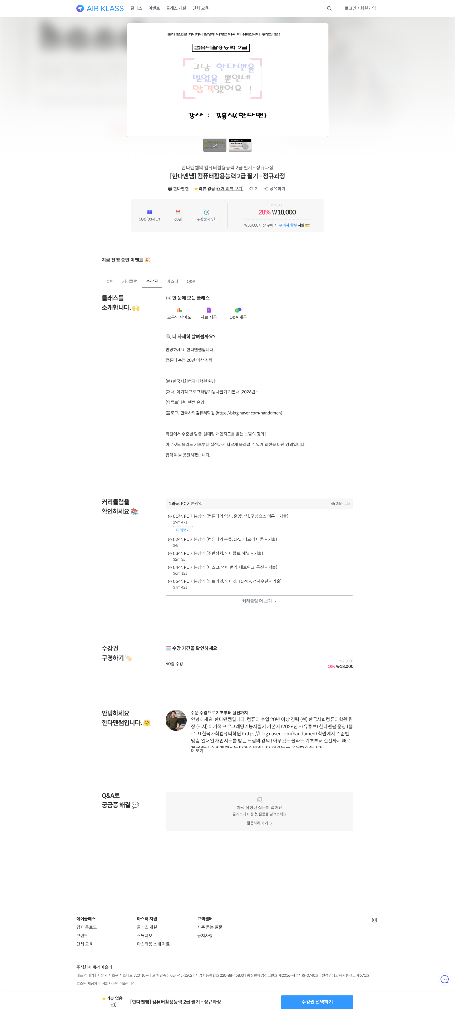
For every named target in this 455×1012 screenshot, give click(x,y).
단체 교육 (200, 8)
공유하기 (277, 189)
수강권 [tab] (152, 281)
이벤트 (154, 8)
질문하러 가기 (257, 823)
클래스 (136, 8)
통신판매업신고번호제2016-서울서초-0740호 (282, 975)
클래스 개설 (176, 8)
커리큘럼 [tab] (130, 281)
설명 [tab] (110, 281)
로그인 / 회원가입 (360, 8)
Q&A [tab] (191, 281)
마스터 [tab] (172, 281)
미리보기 (183, 530)
